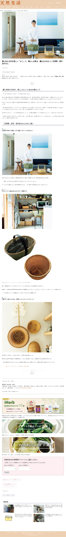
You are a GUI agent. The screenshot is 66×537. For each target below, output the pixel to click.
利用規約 (39, 532)
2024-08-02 (5, 67)
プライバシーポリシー (47, 532)
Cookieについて (56, 532)
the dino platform (34, 535)
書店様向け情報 (24, 532)
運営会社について (32, 532)
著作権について (17, 532)
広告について (9, 532)
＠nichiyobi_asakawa (26, 388)
